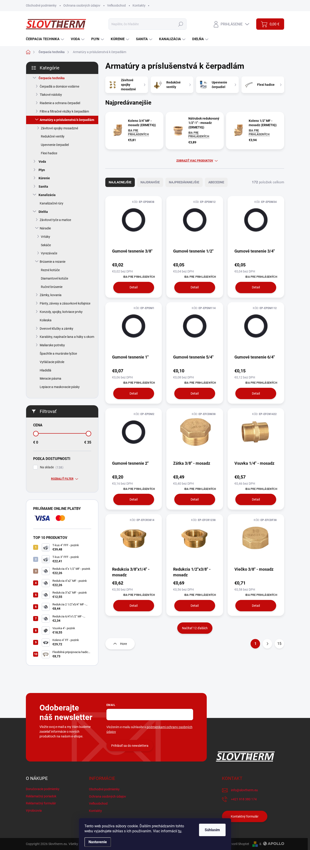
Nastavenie (98, 842)
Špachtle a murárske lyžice (58, 353)
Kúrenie (44, 178)
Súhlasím (212, 830)
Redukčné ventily (52, 136)
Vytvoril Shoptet (238, 844)
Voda (42, 161)
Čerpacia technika (52, 78)
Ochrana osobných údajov (81, 5)
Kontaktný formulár (244, 816)
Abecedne (216, 182)
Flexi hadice (49, 153)
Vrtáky (45, 236)
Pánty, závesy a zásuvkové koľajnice (65, 303)
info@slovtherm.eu (244, 790)
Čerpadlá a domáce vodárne (59, 86)
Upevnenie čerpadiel (55, 145)
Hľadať (181, 24)
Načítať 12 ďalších (195, 628)
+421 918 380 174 (244, 799)
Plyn (42, 170)
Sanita (43, 186)
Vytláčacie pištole (52, 362)
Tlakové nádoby (51, 94)
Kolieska (46, 320)
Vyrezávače (49, 253)
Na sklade (51, 467)
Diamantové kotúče (54, 278)
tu (179, 831)
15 (279, 643)
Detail (134, 287)
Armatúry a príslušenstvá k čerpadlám (67, 120)
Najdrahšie (150, 182)
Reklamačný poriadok (41, 796)
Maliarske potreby (52, 345)
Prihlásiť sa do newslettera (129, 745)
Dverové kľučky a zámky (56, 328)
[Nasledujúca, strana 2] (267, 644)
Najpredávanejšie (184, 182)
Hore (123, 644)
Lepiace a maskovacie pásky (60, 387)
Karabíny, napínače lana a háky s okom (67, 337)
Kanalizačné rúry (51, 203)
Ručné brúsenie (51, 287)
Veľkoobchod (116, 5)
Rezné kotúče (50, 270)
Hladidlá (45, 370)
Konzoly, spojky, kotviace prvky (61, 312)
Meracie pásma (50, 378)
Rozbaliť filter (62, 478)
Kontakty (139, 5)
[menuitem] (45, 39)
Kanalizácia (47, 195)
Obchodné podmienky (41, 5)
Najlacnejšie (120, 182)
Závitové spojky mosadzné (59, 128)
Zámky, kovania (51, 295)
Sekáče (46, 245)
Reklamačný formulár (41, 803)
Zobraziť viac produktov (194, 160)
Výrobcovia (34, 810)
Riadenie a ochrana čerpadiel (60, 103)
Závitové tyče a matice (55, 220)
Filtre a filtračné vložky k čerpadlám (64, 111)
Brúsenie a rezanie (52, 261)
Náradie (45, 228)
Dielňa (43, 212)
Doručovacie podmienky (42, 789)
